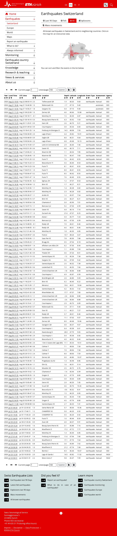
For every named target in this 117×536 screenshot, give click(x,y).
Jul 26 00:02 (13, 440)
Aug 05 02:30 (13, 357)
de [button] (66, 5)
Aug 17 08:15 (13, 163)
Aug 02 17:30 (13, 397)
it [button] (79, 5)
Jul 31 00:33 (13, 408)
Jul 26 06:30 (13, 447)
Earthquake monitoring (94, 485)
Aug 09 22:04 (13, 299)
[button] (14, 4)
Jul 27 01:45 (13, 436)
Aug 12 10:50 (13, 267)
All (73, 20)
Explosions (85, 20)
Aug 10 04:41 (13, 292)
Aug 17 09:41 (13, 159)
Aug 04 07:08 (13, 379)
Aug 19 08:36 (13, 134)
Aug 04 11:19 (13, 372)
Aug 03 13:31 (13, 386)
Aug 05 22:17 (13, 350)
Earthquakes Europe (93, 490)
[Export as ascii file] (74, 90)
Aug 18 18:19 (13, 145)
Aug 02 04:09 (13, 400)
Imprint (7, 527)
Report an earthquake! (57, 480)
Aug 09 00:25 (13, 296)
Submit (61, 90)
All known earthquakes (20, 499)
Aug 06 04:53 (13, 343)
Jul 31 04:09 (13, 418)
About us (10, 82)
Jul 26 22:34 (13, 444)
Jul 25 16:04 (13, 451)
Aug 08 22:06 (13, 314)
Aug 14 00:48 (13, 220)
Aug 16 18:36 (13, 184)
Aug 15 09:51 (13, 213)
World (10, 32)
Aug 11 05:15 (13, 285)
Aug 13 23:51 (13, 231)
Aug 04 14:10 (13, 368)
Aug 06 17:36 (13, 328)
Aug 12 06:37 (13, 274)
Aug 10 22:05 (13, 289)
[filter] (7, 98)
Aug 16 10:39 (13, 191)
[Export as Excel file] (69, 90)
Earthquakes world (92, 494)
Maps (9, 37)
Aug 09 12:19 (13, 303)
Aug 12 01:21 (13, 253)
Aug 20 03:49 (13, 127)
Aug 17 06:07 (13, 170)
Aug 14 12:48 (13, 224)
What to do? (12, 46)
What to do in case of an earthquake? (61, 486)
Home (12, 14)
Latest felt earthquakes (20, 485)
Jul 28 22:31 (13, 429)
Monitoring (12, 55)
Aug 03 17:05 (13, 382)
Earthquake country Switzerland (17, 61)
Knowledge (11, 67)
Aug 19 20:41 (13, 130)
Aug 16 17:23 (13, 188)
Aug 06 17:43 (13, 325)
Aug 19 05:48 (13, 138)
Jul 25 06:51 (13, 458)
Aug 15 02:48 (13, 217)
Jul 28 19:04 (13, 433)
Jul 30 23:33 (13, 422)
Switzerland (12, 23)
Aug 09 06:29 (13, 307)
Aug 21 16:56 (13, 109)
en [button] (70, 5)
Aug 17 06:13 (13, 166)
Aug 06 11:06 (13, 339)
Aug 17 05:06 (13, 173)
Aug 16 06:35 (13, 199)
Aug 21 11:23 (13, 112)
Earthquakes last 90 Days (21, 480)
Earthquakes (12, 19)
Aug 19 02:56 (13, 141)
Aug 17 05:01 (13, 177)
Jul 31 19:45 (13, 415)
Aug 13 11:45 (13, 242)
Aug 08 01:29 (13, 310)
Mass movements (53, 25)
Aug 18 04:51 (13, 148)
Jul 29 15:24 (13, 426)
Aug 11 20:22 (13, 281)
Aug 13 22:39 (13, 235)
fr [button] (75, 5)
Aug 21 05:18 (13, 116)
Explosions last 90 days (20, 490)
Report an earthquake (17, 41)
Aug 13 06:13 (13, 249)
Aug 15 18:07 (13, 206)
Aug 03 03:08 (13, 393)
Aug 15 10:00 (13, 209)
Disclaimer (18, 527)
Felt (64, 20)
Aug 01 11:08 (13, 404)
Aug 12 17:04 (13, 263)
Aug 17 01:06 (13, 152)
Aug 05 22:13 (13, 354)
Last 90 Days (51, 20)
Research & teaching (17, 72)
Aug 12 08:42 (13, 271)
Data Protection (32, 527)
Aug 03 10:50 (13, 390)
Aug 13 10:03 (13, 245)
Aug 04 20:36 (13, 364)
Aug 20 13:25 (13, 123)
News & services (14, 77)
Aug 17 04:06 (13, 181)
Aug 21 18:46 (13, 105)
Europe (10, 28)
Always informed (15, 50)
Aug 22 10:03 (13, 102)
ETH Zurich (15, 530)
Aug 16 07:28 (13, 195)
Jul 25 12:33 (13, 454)
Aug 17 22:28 (13, 155)
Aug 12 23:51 (13, 256)
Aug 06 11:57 (13, 332)
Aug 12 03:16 (13, 278)
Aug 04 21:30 (13, 361)
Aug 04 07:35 (13, 375)
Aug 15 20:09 (13, 202)
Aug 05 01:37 (13, 346)
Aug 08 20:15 (13, 317)
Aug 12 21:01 (13, 260)
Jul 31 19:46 (13, 411)
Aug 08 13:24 (13, 321)
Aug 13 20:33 (13, 238)
